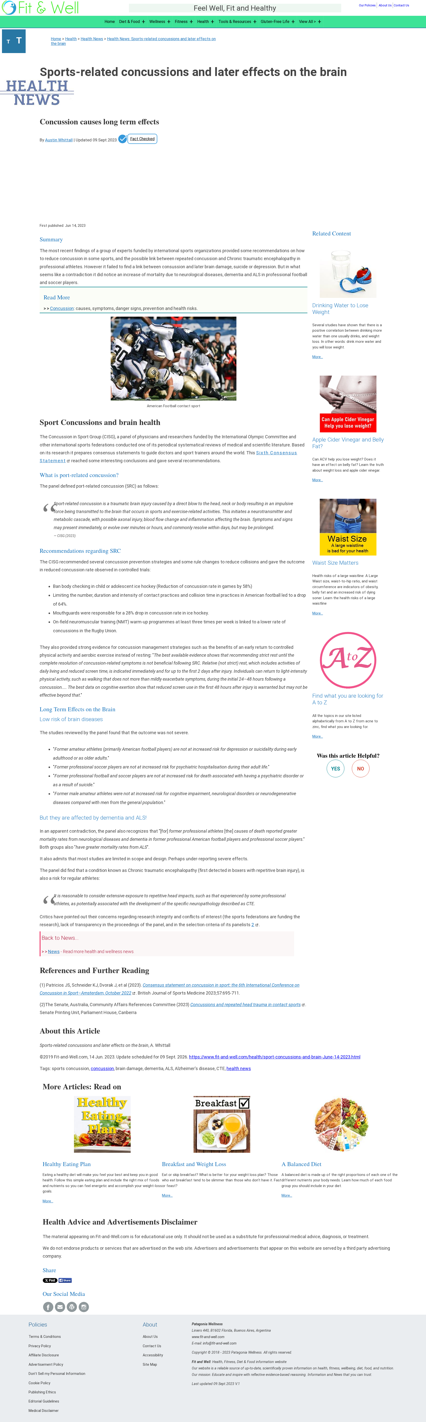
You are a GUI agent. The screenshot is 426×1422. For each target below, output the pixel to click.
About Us (385, 5)
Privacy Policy (40, 1346)
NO (360, 769)
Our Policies (367, 5)
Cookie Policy (39, 1383)
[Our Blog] (71, 1310)
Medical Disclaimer (44, 1411)
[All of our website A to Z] (348, 660)
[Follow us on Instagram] (83, 1310)
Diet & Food (129, 21)
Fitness (181, 21)
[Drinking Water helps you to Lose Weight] (348, 269)
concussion (102, 1068)
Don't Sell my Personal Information (57, 1374)
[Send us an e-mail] (59, 1310)
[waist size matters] (348, 527)
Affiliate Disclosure (44, 1355)
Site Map (150, 1365)
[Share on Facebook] (65, 1281)
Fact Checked (142, 138)
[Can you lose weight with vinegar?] (348, 404)
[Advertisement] (208, 180)
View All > (307, 21)
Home (110, 21)
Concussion (62, 308)
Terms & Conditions (45, 1337)
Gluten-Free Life (275, 21)
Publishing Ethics (42, 1392)
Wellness (157, 21)
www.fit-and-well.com (208, 1337)
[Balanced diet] (341, 1124)
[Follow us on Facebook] (48, 1310)
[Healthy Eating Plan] (102, 1124)
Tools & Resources (234, 21)
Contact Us (401, 5)
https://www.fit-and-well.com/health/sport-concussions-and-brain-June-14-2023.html (274, 1056)
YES (335, 769)
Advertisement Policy (46, 1365)
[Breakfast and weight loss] (222, 1124)
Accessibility (153, 1355)
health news (239, 1068)
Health (203, 21)
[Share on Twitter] (50, 1281)
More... (317, 357)
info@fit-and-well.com (219, 1343)
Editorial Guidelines (44, 1401)
